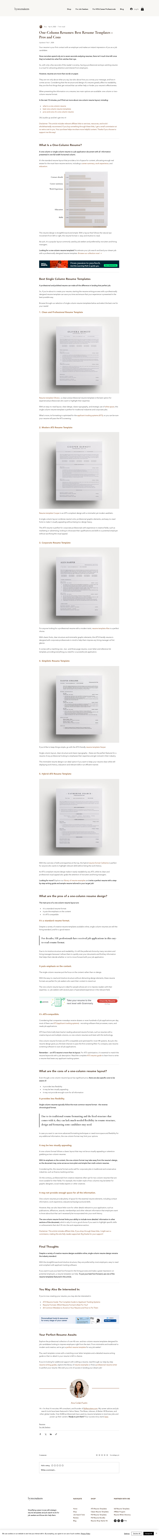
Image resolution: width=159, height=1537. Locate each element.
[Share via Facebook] (40, 1434)
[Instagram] (118, 1520)
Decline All (136, 1533)
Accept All (148, 1533)
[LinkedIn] (122, 1520)
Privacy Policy (85, 1533)
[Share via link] (56, 1434)
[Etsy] (125, 1520)
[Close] (156, 1533)
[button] (69, 9)
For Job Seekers (44, 1427)
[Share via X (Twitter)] (45, 1434)
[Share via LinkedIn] (51, 1434)
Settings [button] (127, 1533)
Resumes (42, 1424)
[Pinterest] (115, 1520)
